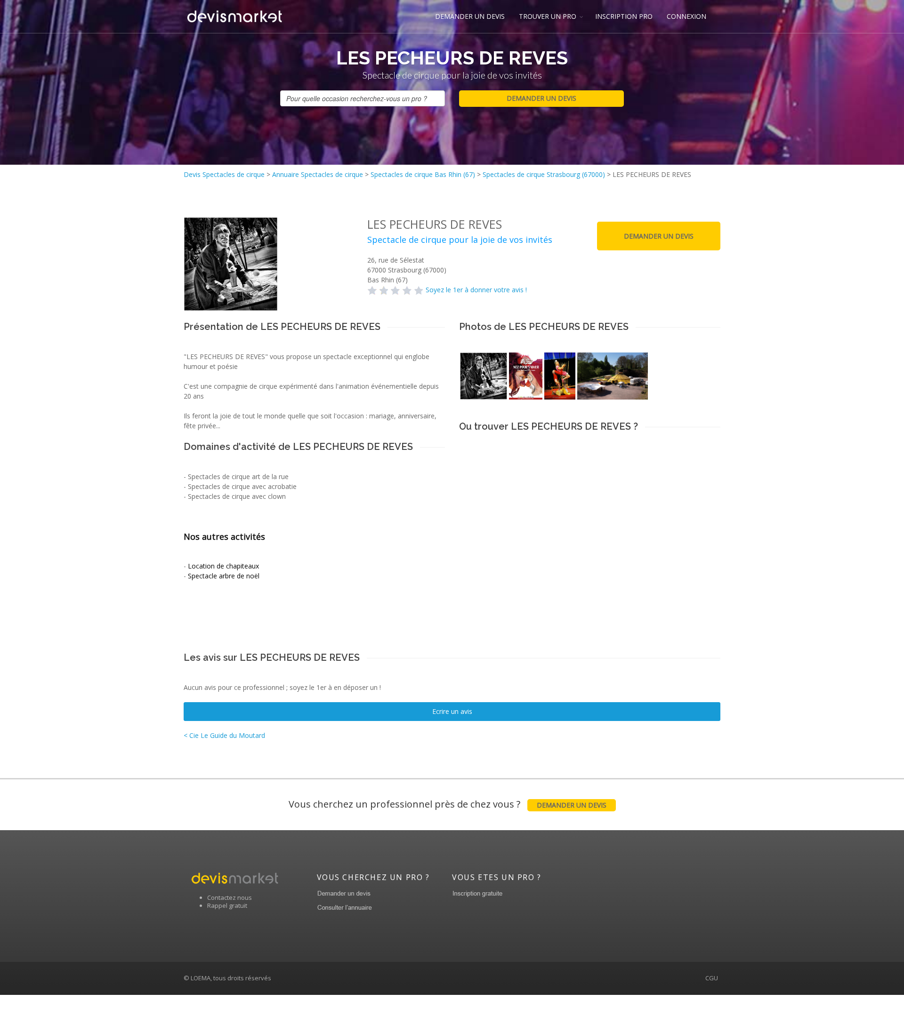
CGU (711, 978)
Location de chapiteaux (223, 565)
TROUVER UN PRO (547, 16)
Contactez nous (229, 897)
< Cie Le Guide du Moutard (224, 735)
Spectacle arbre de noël (223, 575)
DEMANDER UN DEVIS (470, 16)
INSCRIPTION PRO (624, 16)
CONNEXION (686, 16)
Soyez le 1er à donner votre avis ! (476, 289)
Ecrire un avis (452, 711)
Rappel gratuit (227, 905)
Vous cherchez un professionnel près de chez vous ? (447, 804)
